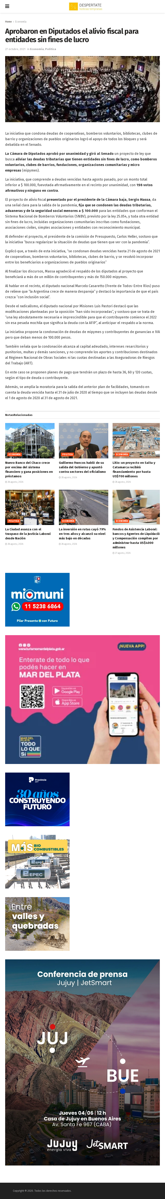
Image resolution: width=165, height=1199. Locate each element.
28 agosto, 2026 (15, 482)
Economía (20, 21)
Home (8, 21)
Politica (50, 49)
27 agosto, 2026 (122, 553)
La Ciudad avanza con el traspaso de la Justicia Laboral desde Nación (28, 533)
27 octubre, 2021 (15, 49)
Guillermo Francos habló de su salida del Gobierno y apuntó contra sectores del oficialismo (82, 467)
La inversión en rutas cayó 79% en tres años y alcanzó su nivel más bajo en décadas (82, 533)
